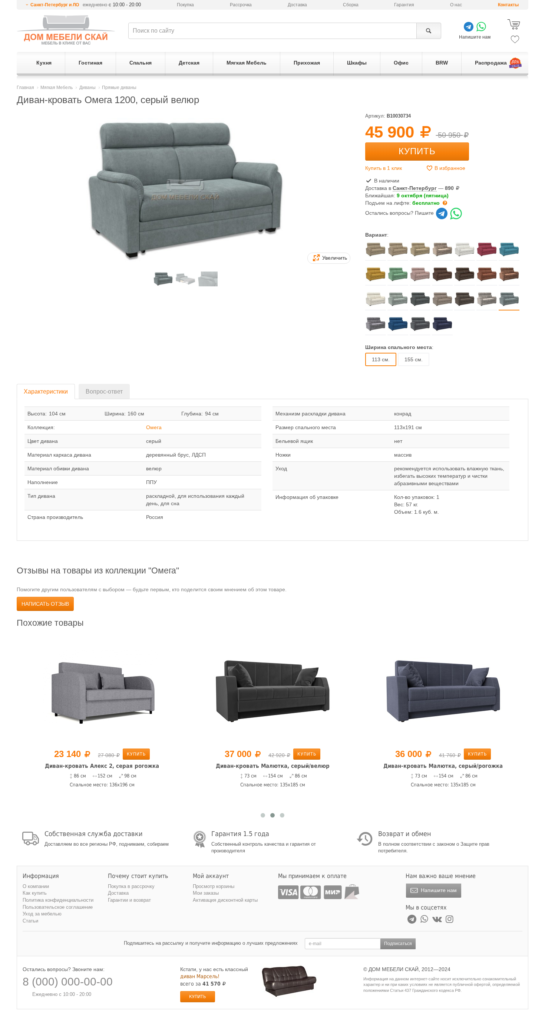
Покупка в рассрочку (131, 886)
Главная (25, 87)
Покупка (185, 4)
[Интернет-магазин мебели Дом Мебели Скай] (66, 30)
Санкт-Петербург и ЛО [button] (54, 4)
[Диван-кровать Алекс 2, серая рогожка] (102, 689)
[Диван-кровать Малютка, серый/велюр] (272, 689)
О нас (456, 4)
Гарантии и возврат (129, 900)
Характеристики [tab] (46, 391)
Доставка (297, 4)
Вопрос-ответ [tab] (104, 391)
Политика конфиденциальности (58, 900)
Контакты (508, 4)
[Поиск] (428, 31)
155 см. (413, 359)
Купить (417, 151)
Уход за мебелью (42, 914)
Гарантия (404, 4)
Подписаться (398, 943)
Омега (154, 427)
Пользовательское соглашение (58, 907)
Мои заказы (206, 893)
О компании (36, 886)
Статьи (30, 921)
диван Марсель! (199, 976)
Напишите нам (438, 890)
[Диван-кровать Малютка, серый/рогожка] (443, 689)
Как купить (35, 893)
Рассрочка (241, 4)
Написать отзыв (45, 604)
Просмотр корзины (213, 886)
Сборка (351, 4)
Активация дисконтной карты (225, 900)
